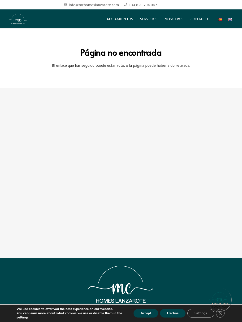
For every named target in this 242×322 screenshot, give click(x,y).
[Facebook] (166, 4)
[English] (230, 18)
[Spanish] (221, 18)
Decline (172, 313)
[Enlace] (18, 19)
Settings (200, 313)
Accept (146, 313)
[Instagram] (174, 4)
